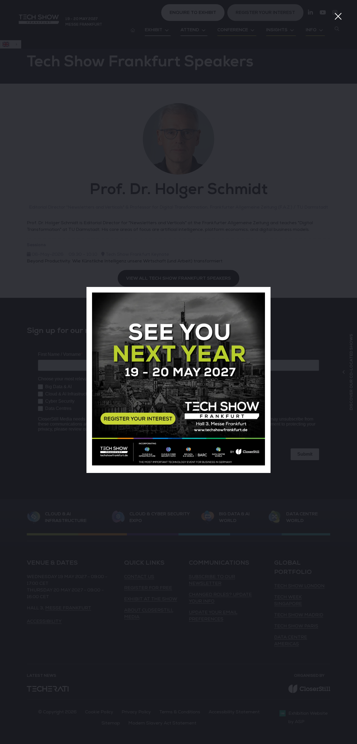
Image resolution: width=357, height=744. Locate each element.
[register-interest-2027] (178, 464)
